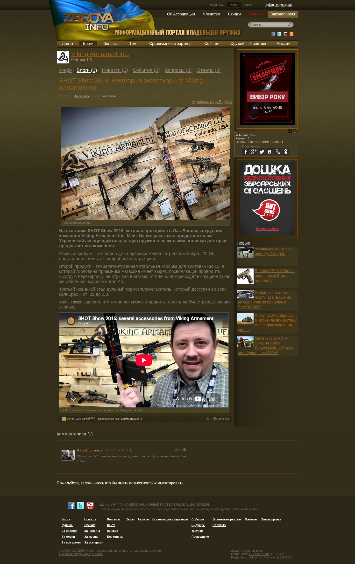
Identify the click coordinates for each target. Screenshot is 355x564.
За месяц (68, 536)
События (212, 43)
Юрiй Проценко (89, 450)
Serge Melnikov (253, 550)
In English (223, 102)
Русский (233, 5)
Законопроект (282, 14)
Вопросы (111, 43)
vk (269, 151)
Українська (217, 5)
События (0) (146, 70)
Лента (67, 43)
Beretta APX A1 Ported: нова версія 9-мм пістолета (275, 275)
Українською (203, 102)
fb (245, 151)
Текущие (198, 531)
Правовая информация (75, 554)
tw (261, 151)
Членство (211, 14)
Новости (90, 519)
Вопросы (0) (178, 70)
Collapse (290, 131)
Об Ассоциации (181, 14)
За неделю (69, 531)
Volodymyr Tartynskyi (262, 557)
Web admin (109, 96)
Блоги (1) (87, 70)
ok (285, 151)
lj (277, 151)
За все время (71, 542)
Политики (219, 525)
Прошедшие (200, 536)
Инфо (65, 70)
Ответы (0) (209, 70)
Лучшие (67, 525)
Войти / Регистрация (279, 5)
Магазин (284, 43)
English (248, 5)
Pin (295, 131)
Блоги (88, 43)
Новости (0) (115, 70)
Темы (134, 43)
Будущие (198, 525)
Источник (223, 418)
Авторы (143, 519)
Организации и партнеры (171, 43)
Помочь (256, 14)
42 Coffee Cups (259, 554)
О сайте (97, 554)
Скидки (234, 14)
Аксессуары (81, 96)
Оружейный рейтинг (248, 43)
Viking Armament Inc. (100, 53)
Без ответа (115, 536)
